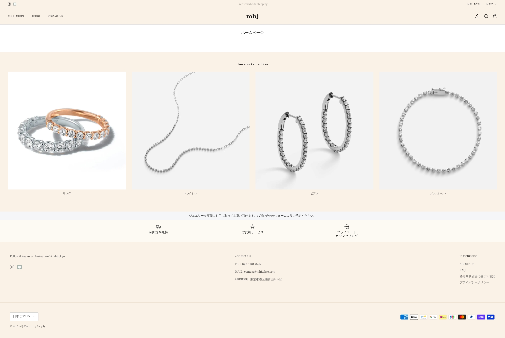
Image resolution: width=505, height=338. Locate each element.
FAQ (463, 270)
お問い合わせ (56, 16)
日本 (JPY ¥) (474, 4)
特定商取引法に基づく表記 (477, 276)
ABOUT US (467, 264)
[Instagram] (9, 4)
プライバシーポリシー (474, 282)
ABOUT (36, 16)
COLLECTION (16, 16)
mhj (21, 326)
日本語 (489, 4)
